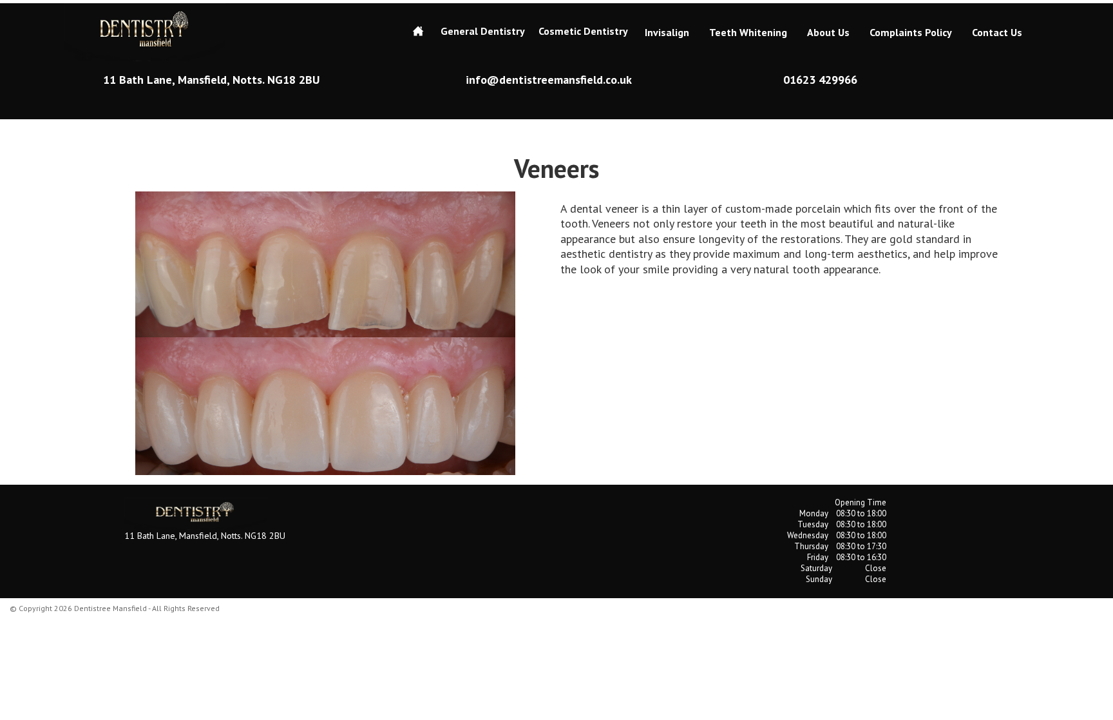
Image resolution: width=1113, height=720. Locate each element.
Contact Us (997, 32)
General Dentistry (483, 30)
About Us (828, 32)
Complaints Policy (911, 32)
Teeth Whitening (748, 32)
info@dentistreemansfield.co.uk (549, 79)
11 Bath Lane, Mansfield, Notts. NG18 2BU (211, 79)
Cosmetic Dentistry (583, 30)
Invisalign (667, 32)
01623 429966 (820, 79)
